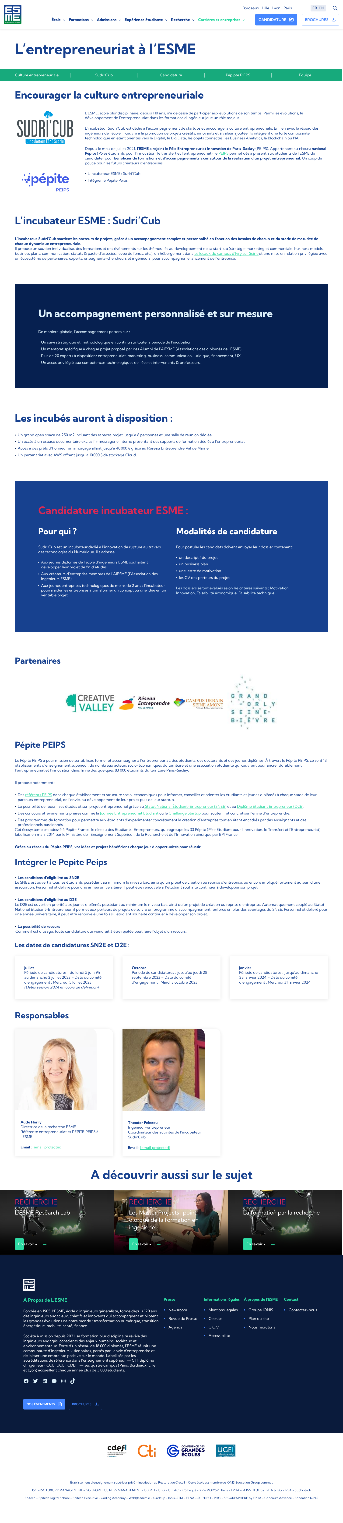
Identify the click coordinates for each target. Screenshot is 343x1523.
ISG (34, 1490)
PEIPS (223, 153)
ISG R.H (149, 1490)
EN (321, 8)
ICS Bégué (189, 1490)
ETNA (190, 1498)
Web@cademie (139, 1498)
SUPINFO (204, 1498)
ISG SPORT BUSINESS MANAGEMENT (113, 1490)
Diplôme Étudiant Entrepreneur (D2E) (270, 806)
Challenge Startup (185, 813)
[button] (215, 1318)
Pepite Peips (83, 862)
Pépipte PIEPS (238, 75)
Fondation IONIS (306, 1498)
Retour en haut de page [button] (320, 1505)
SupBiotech (303, 1490)
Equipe (305, 75)
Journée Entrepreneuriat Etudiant (128, 813)
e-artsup (159, 1498)
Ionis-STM (175, 1498)
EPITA (235, 1490)
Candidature (171, 75)
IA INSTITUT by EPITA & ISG (262, 1490)
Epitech (30, 1498)
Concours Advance (278, 1498)
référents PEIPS (38, 794)
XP (201, 1490)
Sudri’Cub (104, 75)
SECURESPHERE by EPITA (242, 1498)
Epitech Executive (85, 1498)
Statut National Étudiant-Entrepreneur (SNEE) (185, 806)
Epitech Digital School (54, 1498)
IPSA (288, 1490)
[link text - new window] (45, 184)
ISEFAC (173, 1490)
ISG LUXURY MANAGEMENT (61, 1490)
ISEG (161, 1490)
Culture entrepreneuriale (37, 75)
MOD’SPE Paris (217, 1490)
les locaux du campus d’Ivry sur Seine (226, 253)
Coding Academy (113, 1498)
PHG (217, 1498)
